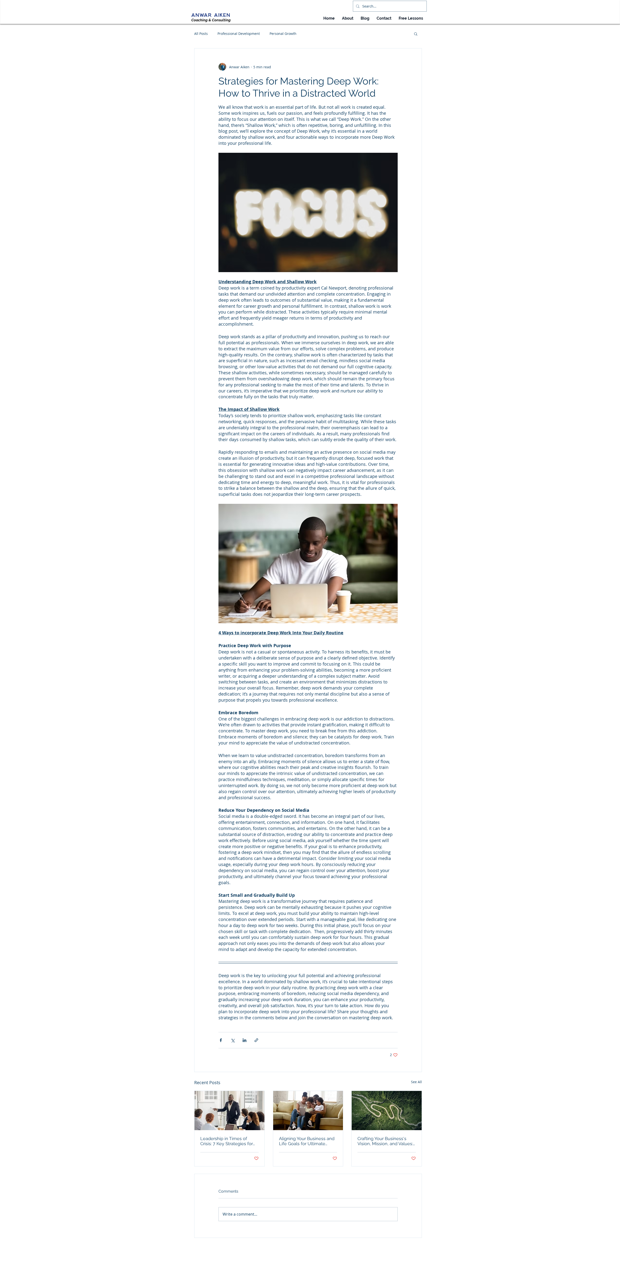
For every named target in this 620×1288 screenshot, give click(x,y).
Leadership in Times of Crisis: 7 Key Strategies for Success (226, 1141)
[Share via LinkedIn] (244, 1040)
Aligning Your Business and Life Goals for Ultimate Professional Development (306, 1141)
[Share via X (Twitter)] (232, 1040)
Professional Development (238, 33)
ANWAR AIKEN (211, 15)
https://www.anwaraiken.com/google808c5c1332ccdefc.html (314, 1278)
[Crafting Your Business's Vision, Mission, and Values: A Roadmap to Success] (387, 1110)
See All (416, 1082)
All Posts (201, 33)
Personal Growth (283, 33)
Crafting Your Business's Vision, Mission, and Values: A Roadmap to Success (385, 1141)
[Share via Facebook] (220, 1040)
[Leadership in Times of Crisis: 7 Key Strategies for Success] (229, 1110)
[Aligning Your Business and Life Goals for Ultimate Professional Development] (308, 1110)
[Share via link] (256, 1040)
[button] (415, 34)
